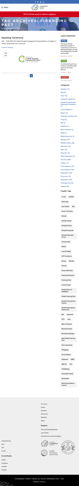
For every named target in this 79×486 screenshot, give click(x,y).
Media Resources (66, 136)
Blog (62, 92)
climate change (66, 221)
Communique (66, 242)
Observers (64, 153)
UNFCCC (64, 364)
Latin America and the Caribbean (51, 436)
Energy (64, 261)
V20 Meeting (65, 369)
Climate (64, 216)
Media (63, 133)
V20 (71, 364)
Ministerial (64, 146)
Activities (64, 89)
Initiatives (64, 126)
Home (3, 28)
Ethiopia (71, 261)
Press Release (66, 354)
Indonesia (70, 314)
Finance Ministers (67, 270)
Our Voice (64, 159)
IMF (62, 123)
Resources (64, 176)
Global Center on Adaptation (67, 290)
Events (43, 407)
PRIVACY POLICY (39, 482)
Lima (69, 319)
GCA (2, 444)
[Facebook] (35, 1)
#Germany (65, 201)
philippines (65, 350)
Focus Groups (66, 285)
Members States (66, 143)
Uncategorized (65, 183)
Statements (64, 179)
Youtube (4, 470)
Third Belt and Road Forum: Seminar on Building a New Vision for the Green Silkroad (69, 67)
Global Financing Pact (68, 296)
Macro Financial (66, 129)
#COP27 (71, 197)
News (62, 149)
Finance (64, 265)
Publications (65, 173)
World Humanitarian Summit (68, 384)
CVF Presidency (67, 256)
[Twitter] (38, 1)
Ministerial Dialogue (68, 333)
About (43, 420)
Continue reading (7, 47)
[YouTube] (40, 1)
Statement (65, 359)
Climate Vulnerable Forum (68, 236)
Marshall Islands (67, 329)
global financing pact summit (68, 302)
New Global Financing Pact (68, 339)
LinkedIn (4, 466)
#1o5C (64, 197)
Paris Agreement (67, 345)
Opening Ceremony (12, 38)
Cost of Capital (65, 109)
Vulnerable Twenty (67, 374)
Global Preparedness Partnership (68, 308)
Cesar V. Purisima (67, 211)
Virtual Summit (6, 441)
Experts (63, 113)
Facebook (4, 463)
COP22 (64, 246)
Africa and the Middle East (49, 429)
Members (64, 139)
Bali (73, 206)
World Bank (65, 378)
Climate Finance (67, 225)
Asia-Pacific (65, 206)
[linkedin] (43, 1)
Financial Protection (67, 116)
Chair (62, 96)
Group (63, 119)
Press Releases (66, 166)
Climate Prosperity (67, 99)
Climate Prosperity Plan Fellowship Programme (68, 103)
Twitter (3, 460)
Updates (63, 186)
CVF (2, 447)
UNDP (72, 359)
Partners (63, 163)
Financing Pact (11, 28)
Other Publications (67, 156)
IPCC (63, 319)
